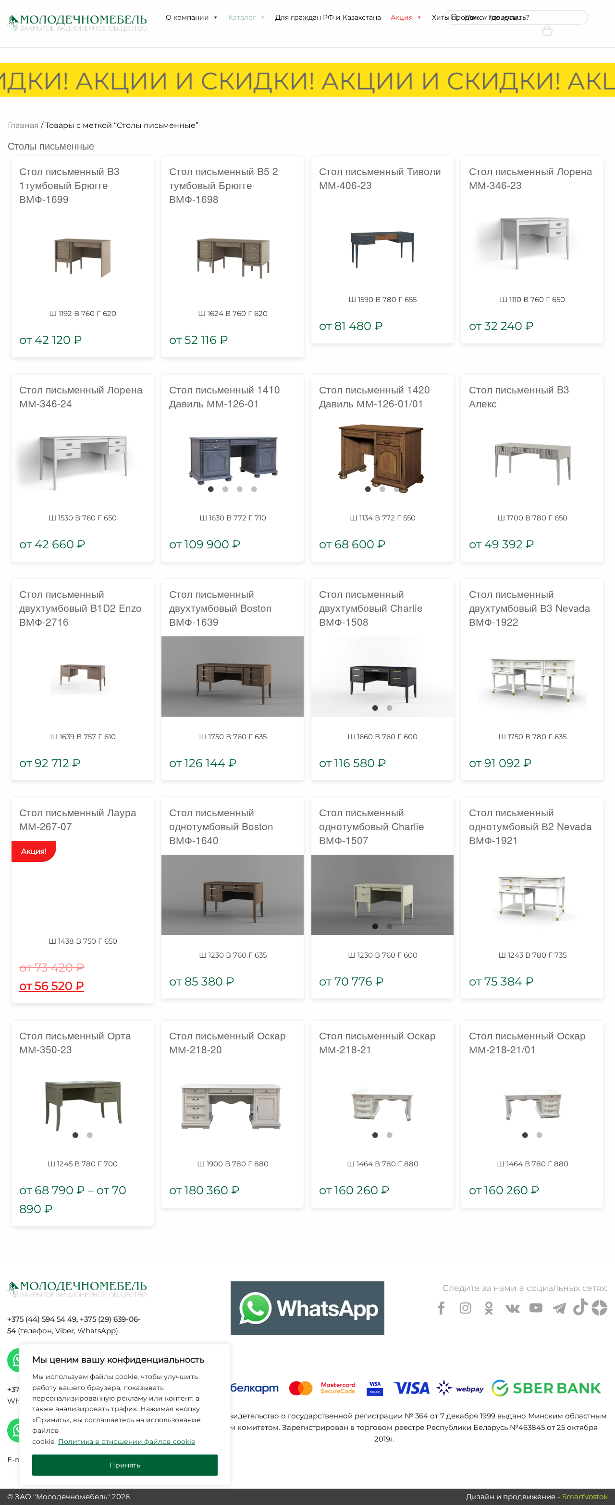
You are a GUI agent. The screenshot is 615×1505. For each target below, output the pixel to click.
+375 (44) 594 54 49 (41, 1319)
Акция (402, 17)
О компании (187, 17)
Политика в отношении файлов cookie (126, 1441)
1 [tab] (211, 489)
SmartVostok (585, 1496)
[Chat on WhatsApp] (307, 1308)
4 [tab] (254, 489)
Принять (125, 1465)
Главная (23, 125)
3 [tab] (240, 489)
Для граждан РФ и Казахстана (328, 17)
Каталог (242, 17)
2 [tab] (225, 489)
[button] (215, 17)
